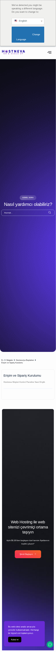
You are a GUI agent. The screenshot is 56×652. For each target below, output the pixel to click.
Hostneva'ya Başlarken (25, 360)
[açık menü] (49, 52)
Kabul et (14, 639)
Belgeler (10, 360)
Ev (2, 360)
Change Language (28, 37)
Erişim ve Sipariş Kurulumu (12, 363)
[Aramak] (50, 213)
